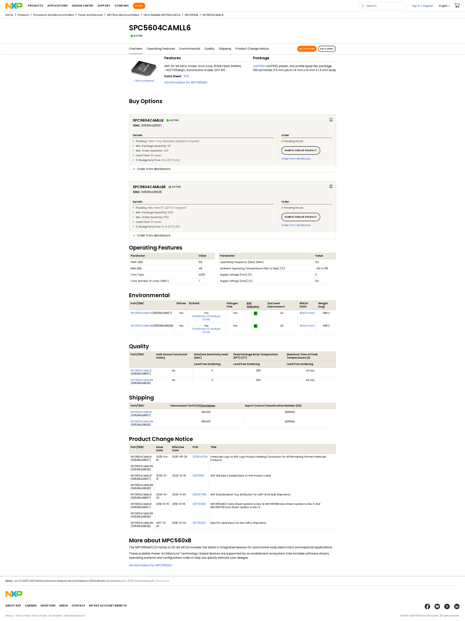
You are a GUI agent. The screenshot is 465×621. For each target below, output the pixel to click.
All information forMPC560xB (185, 82)
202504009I (200, 457)
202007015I (199, 494)
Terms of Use (22, 615)
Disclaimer (208, 405)
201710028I (199, 504)
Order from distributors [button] (153, 169)
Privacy (9, 615)
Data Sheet (327, 48)
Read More (162, 581)
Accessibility (55, 615)
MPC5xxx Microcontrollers (123, 15)
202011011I (198, 475)
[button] (444, 5)
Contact (79, 605)
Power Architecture (90, 15)
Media (63, 605)
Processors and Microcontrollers (53, 15)
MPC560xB (191, 15)
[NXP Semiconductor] (13, 5)
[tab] (232, 169)
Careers (31, 605)
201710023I (199, 523)
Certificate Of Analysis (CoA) (206, 317)
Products (23, 15)
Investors (48, 605)
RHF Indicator (253, 305)
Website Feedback (74, 615)
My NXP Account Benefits (108, 605)
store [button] (139, 5)
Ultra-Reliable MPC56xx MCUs (162, 15)
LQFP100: (259, 66)
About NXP (13, 605)
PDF (186, 76)
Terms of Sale (39, 615)
